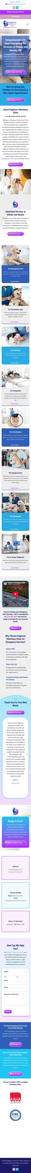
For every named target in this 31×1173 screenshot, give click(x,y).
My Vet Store (16, 1074)
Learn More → (15, 281)
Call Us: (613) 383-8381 (14, 72)
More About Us (14, 164)
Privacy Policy (15, 1163)
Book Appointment (14, 100)
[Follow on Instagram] (14, 7)
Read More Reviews (14, 713)
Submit (8, 1011)
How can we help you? (11, 994)
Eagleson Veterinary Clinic (19, 120)
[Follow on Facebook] (17, 7)
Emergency (15, 16)
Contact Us (14, 628)
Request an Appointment (14, 843)
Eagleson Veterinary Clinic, (15, 54)
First (5, 977)
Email (6, 980)
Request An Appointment (15, 12)
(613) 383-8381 (12, 617)
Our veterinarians (12, 652)
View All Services (14, 234)
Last (17, 977)
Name (6, 971)
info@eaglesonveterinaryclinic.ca (15, 900)
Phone (6, 987)
